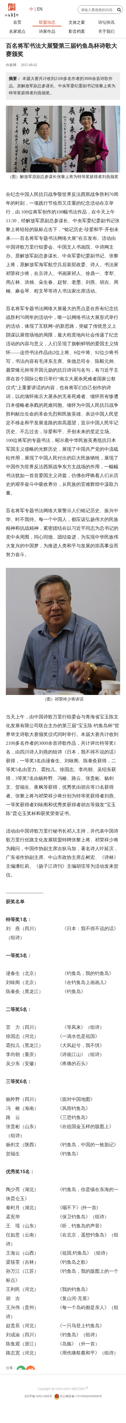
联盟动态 (47, 22)
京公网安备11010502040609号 (81, 1396)
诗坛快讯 (106, 22)
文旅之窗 (77, 22)
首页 (17, 22)
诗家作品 (47, 31)
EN (39, 9)
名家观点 (17, 31)
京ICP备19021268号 (38, 1396)
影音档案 (77, 31)
